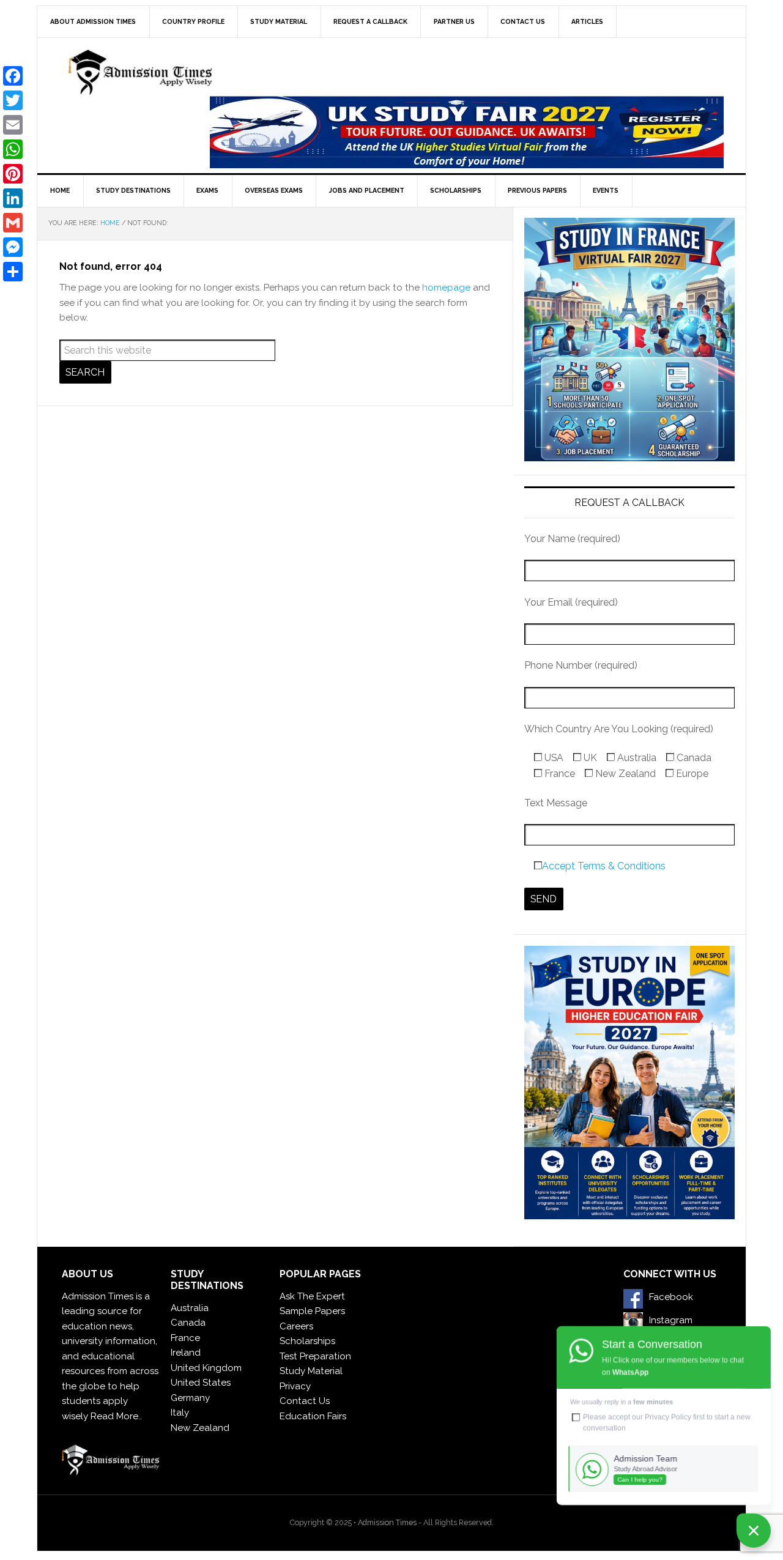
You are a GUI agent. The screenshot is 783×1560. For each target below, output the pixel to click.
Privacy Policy (668, 1417)
